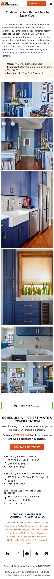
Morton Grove (24, 536)
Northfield (11, 540)
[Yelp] (36, 553)
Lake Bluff (20, 533)
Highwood (44, 530)
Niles (34, 536)
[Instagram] (17, 553)
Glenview (17, 530)
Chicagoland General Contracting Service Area (27, 515)
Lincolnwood (11, 536)
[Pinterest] (46, 553)
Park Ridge (22, 540)
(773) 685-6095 (22, 435)
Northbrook (42, 536)
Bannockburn (11, 526)
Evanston (44, 526)
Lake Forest (31, 533)
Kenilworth (10, 533)
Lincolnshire (42, 533)
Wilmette (38, 540)
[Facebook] (27, 553)
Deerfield (35, 526)
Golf (23, 530)
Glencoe (8, 530)
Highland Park (32, 530)
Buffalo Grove (24, 526)
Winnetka (27, 543)
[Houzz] (7, 553)
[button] (51, 3)
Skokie (31, 540)
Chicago (44, 523)
